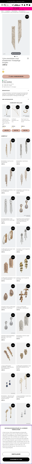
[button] (25, 5)
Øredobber (14, 11)
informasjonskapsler (7, 447)
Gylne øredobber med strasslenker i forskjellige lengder (15, 12)
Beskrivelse (6, 90)
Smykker (7, 11)
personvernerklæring (7, 446)
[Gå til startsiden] (16, 5)
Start (2, 11)
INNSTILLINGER (16, 454)
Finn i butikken (8, 82)
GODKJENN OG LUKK (16, 459)
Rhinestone (22, 11)
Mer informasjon (7, 99)
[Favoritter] (27, 5)
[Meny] (2, 5)
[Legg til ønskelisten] (28, 58)
